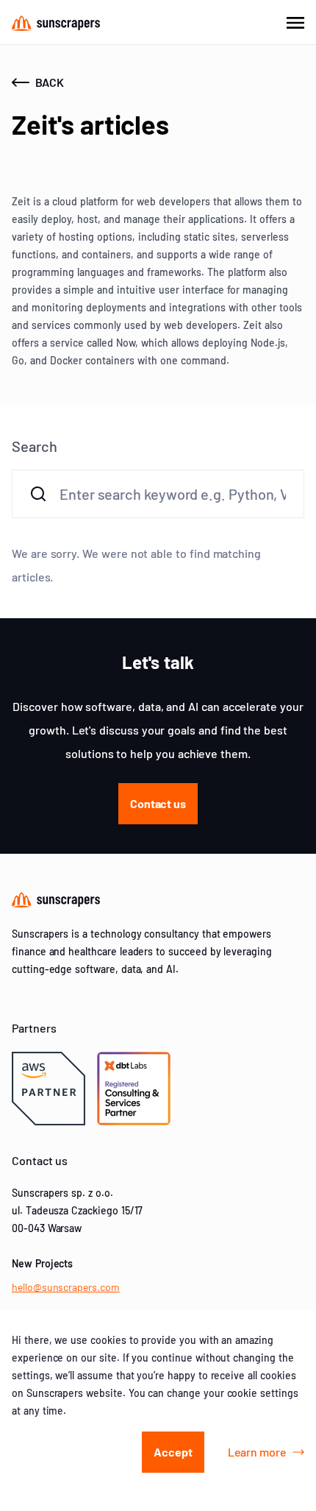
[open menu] (295, 22)
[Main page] (56, 22)
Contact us (158, 803)
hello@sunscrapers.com (66, 1287)
